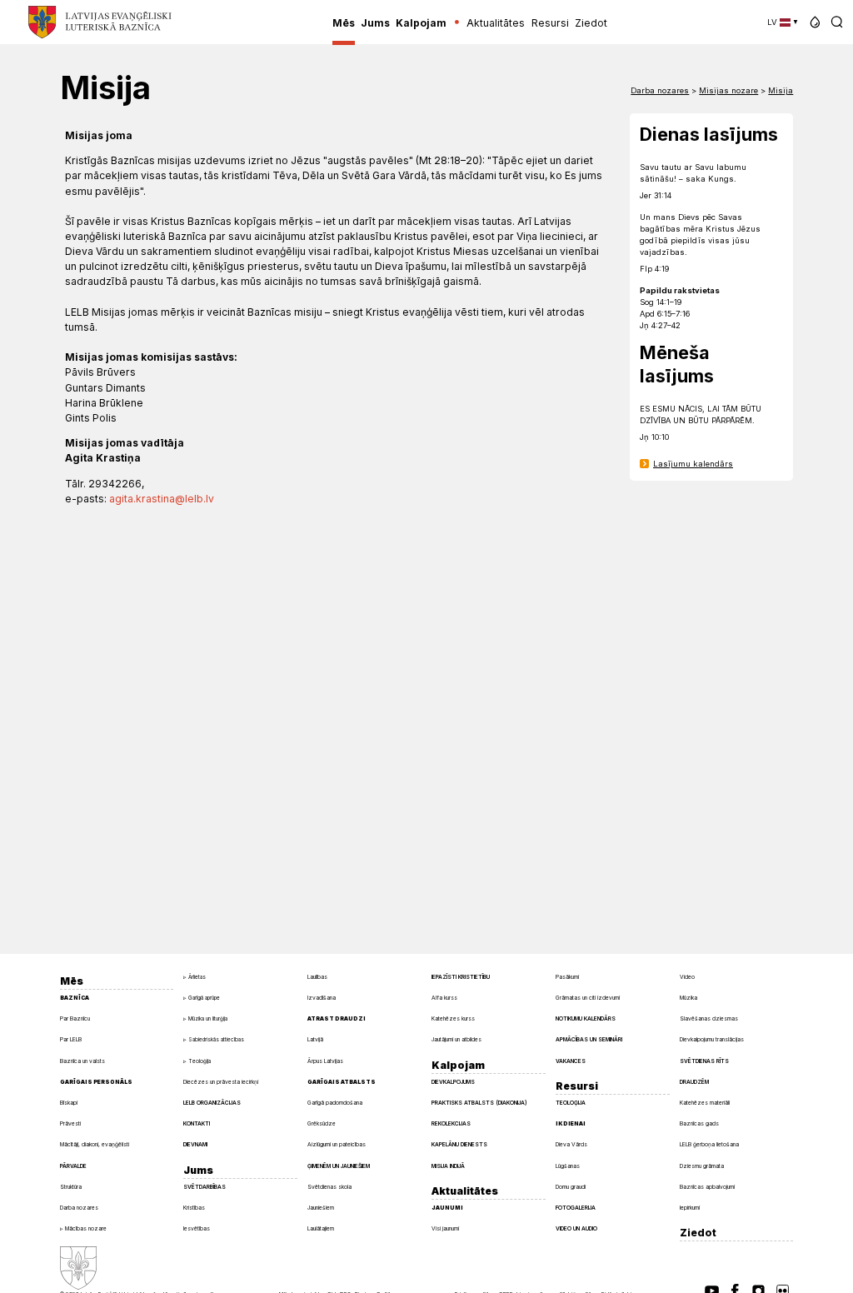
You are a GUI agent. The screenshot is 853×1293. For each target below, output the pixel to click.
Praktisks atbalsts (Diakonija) (479, 1103)
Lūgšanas (568, 1166)
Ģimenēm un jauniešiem (338, 1166)
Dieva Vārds (571, 1144)
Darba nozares (660, 90)
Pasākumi (567, 977)
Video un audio (576, 1229)
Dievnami (195, 1144)
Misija (780, 90)
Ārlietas (197, 977)
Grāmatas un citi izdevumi (588, 998)
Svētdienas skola (329, 1187)
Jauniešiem (320, 1208)
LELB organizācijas (212, 1103)
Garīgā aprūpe (204, 998)
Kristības (194, 1208)
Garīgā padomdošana (334, 1103)
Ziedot (698, 1232)
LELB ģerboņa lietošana (709, 1144)
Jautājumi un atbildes (456, 1039)
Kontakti (196, 1124)
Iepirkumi (690, 1208)
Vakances (571, 1061)
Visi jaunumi (445, 1229)
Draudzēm (694, 1082)
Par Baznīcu (75, 1019)
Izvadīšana (321, 998)
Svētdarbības (204, 1187)
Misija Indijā (448, 1166)
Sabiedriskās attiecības (216, 1039)
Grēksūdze (321, 1124)
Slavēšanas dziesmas (709, 1019)
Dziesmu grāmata (702, 1166)
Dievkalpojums (453, 1082)
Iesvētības (196, 1229)
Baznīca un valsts (82, 1061)
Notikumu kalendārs (586, 1019)
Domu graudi (571, 1187)
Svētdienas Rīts (704, 1061)
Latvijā (315, 1039)
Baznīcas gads (699, 1124)
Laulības (317, 977)
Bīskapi (68, 1103)
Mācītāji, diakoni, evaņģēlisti (94, 1144)
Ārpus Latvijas (325, 1061)
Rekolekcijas (451, 1124)
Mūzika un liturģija (207, 1019)
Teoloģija (199, 1061)
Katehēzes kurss (453, 1019)
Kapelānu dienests (459, 1144)
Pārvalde (73, 1166)
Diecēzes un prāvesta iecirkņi (220, 1082)
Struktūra (71, 1187)
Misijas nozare (728, 90)
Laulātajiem (320, 1229)
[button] (815, 22)
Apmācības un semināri (589, 1039)
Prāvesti (70, 1124)
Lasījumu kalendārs (693, 463)
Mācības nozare (86, 1229)
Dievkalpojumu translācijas (712, 1039)
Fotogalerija (576, 1208)
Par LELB (71, 1039)
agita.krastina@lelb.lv (161, 498)
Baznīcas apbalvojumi (707, 1187)
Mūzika (688, 998)
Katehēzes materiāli (705, 1103)
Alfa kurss (444, 998)
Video (687, 977)
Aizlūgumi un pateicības (336, 1144)
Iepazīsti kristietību (460, 977)
